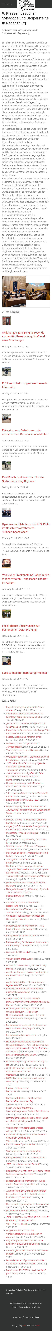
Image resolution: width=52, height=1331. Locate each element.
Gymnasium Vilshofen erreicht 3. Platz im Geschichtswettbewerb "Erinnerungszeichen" (26, 528)
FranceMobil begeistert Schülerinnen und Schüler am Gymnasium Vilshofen (26, 1137)
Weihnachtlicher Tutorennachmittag (23, 1151)
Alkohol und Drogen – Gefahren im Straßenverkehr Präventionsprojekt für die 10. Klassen (28, 1002)
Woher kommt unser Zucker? (20, 959)
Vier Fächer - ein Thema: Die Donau (23, 750)
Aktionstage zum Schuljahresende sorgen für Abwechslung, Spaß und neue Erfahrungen (23, 336)
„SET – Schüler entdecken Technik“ (23, 1164)
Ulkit (38, 1326)
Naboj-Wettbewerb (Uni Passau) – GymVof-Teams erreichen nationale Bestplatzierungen (27, 892)
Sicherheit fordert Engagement (21, 1055)
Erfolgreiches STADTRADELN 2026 (23, 800)
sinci (24, 1326)
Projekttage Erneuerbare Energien (22, 833)
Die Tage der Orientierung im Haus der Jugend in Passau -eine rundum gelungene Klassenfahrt (27, 869)
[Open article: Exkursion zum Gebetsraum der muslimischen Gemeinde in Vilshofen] (6, 418)
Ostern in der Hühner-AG (18, 952)
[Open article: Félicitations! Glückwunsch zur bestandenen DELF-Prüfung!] (6, 614)
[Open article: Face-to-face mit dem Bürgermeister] (6, 660)
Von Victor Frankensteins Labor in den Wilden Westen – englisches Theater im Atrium (25, 578)
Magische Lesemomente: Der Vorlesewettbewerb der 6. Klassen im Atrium (24, 1234)
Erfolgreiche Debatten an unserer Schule (25, 1157)
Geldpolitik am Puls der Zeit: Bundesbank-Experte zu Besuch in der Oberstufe (26, 1071)
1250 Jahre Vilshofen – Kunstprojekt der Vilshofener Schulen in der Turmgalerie (25, 766)
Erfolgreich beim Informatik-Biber (22, 935)
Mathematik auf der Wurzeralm (21, 1035)
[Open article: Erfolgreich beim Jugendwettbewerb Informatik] (6, 371)
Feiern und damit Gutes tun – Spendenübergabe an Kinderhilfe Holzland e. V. (27, 1111)
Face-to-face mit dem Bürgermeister (24, 672)
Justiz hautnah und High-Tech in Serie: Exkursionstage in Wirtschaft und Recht (25, 776)
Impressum (18, 1317)
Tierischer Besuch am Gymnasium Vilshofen (28, 876)
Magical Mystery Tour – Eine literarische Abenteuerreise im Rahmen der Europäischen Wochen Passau (28, 809)
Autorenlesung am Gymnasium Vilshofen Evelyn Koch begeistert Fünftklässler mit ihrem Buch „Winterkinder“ (26, 1194)
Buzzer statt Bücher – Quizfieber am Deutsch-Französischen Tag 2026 (23, 1101)
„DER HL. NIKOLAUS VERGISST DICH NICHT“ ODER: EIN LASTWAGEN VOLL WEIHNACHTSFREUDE (27, 1220)
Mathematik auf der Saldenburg (21, 1210)
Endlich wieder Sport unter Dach (21, 1144)
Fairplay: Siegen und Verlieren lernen (23, 737)
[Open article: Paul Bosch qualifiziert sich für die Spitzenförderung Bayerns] (6, 465)
